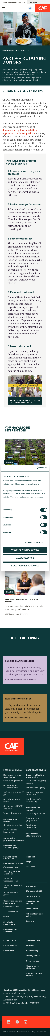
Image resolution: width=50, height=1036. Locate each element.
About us (31, 886)
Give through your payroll (12, 800)
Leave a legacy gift (12, 813)
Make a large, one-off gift (13, 793)
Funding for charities (13, 863)
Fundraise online (11, 866)
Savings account (11, 911)
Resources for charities (10, 930)
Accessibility (32, 950)
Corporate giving (36, 770)
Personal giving (12, 770)
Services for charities (10, 857)
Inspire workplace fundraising (34, 800)
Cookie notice (32, 961)
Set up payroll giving (35, 787)
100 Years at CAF (34, 891)
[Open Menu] (4, 8)
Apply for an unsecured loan (10, 879)
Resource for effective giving (11, 846)
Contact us (9, 940)
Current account (11, 906)
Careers (30, 921)
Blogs (28, 862)
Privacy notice (33, 956)
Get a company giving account (36, 781)
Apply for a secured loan (12, 886)
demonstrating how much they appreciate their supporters (19, 131)
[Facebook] (17, 1022)
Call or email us (10, 945)
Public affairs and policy (34, 915)
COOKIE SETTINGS (33, 542)
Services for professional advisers (13, 839)
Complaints (8, 950)
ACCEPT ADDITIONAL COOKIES (25, 550)
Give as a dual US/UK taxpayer (13, 807)
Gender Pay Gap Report (34, 974)
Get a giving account (13, 780)
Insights (30, 857)
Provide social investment (10, 830)
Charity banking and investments (12, 902)
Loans (6, 915)
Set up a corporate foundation (34, 793)
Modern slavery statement (33, 967)
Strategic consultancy (9, 923)
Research (30, 867)
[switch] (43, 517)
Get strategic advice (12, 825)
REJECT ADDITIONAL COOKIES (25, 566)
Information (33, 940)
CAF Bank (34, 2)
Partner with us (33, 896)
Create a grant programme (32, 819)
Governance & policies (32, 902)
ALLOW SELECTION (25, 558)
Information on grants (10, 893)
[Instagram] (25, 1022)
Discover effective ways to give (12, 776)
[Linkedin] (8, 1022)
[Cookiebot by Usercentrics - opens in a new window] (36, 468)
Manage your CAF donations (11, 872)
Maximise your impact (10, 820)
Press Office (32, 908)
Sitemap (30, 945)
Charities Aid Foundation (13, 2)
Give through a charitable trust (10, 786)
